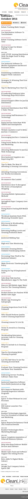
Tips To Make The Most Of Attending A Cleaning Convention (14, 165)
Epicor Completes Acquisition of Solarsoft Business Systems (14, 438)
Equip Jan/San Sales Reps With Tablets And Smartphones (13, 124)
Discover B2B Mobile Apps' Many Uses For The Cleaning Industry (14, 286)
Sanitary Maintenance (22, 8)
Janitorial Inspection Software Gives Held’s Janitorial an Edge (13, 383)
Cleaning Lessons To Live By (12, 322)
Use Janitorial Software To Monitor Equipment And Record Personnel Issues (14, 65)
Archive (24, 22)
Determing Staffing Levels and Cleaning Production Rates (13, 232)
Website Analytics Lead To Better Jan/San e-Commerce (14, 131)
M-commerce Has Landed (11, 179)
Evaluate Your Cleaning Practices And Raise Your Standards (14, 368)
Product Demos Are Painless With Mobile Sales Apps (14, 294)
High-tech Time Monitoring (12, 243)
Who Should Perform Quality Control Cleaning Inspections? (13, 316)
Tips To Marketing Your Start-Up (14, 88)
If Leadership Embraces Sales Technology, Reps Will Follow (13, 94)
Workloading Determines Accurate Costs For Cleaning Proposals (12, 337)
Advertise (11, 489)
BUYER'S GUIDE (16, 476)
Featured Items (7, 22)
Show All (16, 22)
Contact (16, 489)
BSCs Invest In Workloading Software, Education (12, 224)
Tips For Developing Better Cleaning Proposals (11, 353)
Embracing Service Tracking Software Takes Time (12, 376)
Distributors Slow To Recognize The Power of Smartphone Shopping (13, 187)
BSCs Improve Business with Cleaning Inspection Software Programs (13, 391)
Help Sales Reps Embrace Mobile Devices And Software (14, 445)
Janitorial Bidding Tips (10, 238)
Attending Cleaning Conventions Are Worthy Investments (14, 173)
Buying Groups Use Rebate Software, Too (11, 48)
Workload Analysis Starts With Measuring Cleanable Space (13, 217)
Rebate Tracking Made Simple (13, 27)
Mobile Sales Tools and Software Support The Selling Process (14, 453)
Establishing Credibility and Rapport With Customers (12, 74)
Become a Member (7, 483)
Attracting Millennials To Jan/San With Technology (14, 151)
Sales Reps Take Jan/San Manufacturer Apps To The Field (14, 279)
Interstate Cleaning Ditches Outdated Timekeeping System (13, 250)
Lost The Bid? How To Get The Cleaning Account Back (13, 361)
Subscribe (20, 489)
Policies (25, 489)
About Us (7, 489)
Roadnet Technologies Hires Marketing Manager (12, 431)
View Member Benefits (16, 483)
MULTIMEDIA (8, 476)
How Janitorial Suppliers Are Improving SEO (13, 158)
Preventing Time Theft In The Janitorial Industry (13, 257)
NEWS (3, 476)
